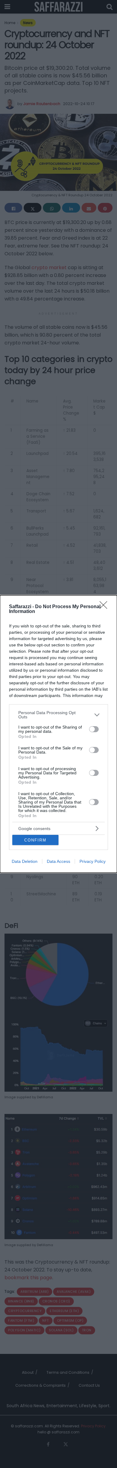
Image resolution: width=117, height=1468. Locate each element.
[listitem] (58, 715)
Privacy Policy (93, 861)
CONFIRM (35, 840)
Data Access (58, 861)
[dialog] (58, 734)
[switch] (94, 729)
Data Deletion (25, 861)
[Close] (105, 607)
